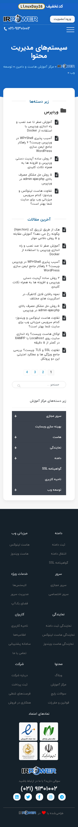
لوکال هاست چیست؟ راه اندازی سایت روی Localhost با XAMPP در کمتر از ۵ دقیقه (37, 338)
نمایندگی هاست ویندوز (58, 644)
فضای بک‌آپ (19, 603)
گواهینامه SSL (51, 469)
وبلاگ (58, 675)
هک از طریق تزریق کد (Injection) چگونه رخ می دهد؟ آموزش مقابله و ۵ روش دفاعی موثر (36, 234)
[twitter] (28, 797)
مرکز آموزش (58, 685)
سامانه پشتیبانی (19, 644)
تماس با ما (19, 653)
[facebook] (39, 797)
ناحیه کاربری (53, 479)
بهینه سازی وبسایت (48, 427)
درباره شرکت (19, 675)
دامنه (38, 459)
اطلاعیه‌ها (19, 635)
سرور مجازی (38, 416)
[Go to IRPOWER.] (66, 67)
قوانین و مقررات (58, 703)
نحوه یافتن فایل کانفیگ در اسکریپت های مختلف (41, 296)
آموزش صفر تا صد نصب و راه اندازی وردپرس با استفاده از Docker (34, 126)
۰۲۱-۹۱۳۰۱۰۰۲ (19, 29)
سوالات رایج (58, 694)
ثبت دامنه (58, 545)
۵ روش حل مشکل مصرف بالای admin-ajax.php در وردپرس (35, 179)
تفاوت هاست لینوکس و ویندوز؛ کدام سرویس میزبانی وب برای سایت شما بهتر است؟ (35, 197)
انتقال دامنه (58, 554)
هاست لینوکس (19, 545)
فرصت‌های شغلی (20, 694)
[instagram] (50, 797)
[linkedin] (17, 797)
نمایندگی (38, 448)
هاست (38, 437)
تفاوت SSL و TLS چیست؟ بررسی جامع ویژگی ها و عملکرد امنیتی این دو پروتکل (36, 354)
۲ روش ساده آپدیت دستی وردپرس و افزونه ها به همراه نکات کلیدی (34, 163)
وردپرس (51, 111)
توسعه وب (38, 490)
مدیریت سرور (20, 594)
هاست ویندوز (19, 554)
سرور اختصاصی (59, 594)
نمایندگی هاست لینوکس (58, 635)
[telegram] (62, 797)
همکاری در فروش (19, 703)
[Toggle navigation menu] (70, 30)
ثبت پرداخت (20, 685)
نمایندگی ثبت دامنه (59, 626)
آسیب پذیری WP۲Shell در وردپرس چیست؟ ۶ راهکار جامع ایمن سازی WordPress (34, 144)
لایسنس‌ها (19, 585)
